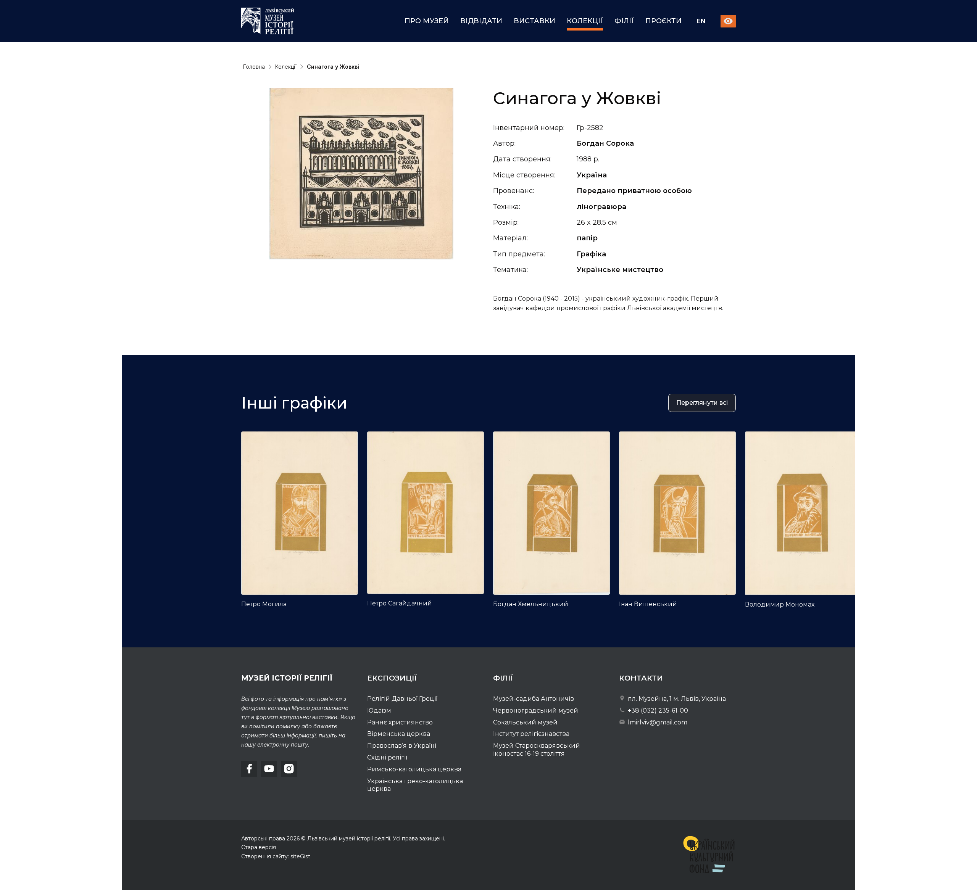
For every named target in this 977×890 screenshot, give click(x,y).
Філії (624, 21)
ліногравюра (601, 207)
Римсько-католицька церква (414, 769)
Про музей (427, 21)
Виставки (534, 21)
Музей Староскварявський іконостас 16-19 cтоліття (536, 749)
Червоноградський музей (535, 710)
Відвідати (481, 21)
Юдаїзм (379, 710)
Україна (592, 175)
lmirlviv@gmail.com (656, 722)
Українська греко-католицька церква (415, 785)
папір (587, 238)
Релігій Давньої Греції (402, 698)
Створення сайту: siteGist (275, 856)
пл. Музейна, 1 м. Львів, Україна (676, 698)
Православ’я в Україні (401, 745)
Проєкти (663, 21)
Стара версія (258, 847)
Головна (254, 66)
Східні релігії (387, 757)
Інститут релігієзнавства (531, 733)
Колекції (585, 21)
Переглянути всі (702, 402)
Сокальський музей (525, 722)
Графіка (591, 254)
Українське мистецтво (620, 270)
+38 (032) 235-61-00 (657, 710)
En (701, 21)
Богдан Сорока (605, 143)
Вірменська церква (398, 733)
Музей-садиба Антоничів (533, 698)
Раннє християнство (400, 722)
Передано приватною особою (634, 191)
